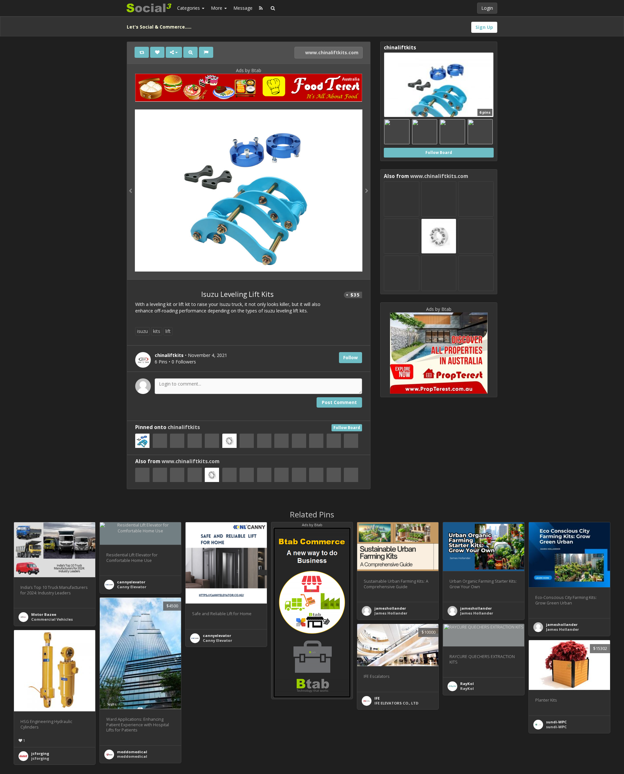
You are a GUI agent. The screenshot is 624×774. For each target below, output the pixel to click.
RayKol (467, 683)
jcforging (40, 753)
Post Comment (339, 402)
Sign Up (484, 27)
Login (487, 8)
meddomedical (132, 751)
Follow (350, 357)
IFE (377, 698)
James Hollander (390, 613)
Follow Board (346, 427)
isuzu (142, 331)
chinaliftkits (184, 427)
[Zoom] (190, 52)
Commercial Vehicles (52, 619)
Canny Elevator (131, 586)
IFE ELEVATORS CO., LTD (396, 703)
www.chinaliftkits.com (331, 52)
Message (243, 8)
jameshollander (390, 608)
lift (168, 331)
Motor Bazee (43, 614)
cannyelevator (131, 581)
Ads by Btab (248, 70)
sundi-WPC (556, 721)
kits (156, 331)
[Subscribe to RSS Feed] (261, 8)
